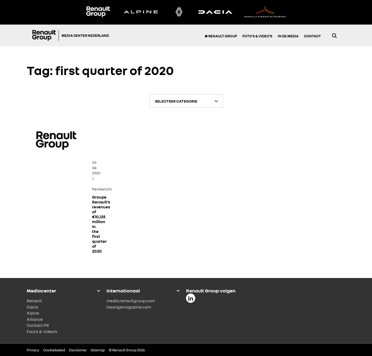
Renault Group (222, 36)
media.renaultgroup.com (130, 300)
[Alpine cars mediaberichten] (140, 12)
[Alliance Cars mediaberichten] (265, 12)
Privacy (33, 350)
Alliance (35, 319)
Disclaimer (78, 350)
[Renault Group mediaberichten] (98, 12)
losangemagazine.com (128, 306)
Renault (34, 300)
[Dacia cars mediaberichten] (215, 12)
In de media (288, 36)
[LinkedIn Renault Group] (190, 298)
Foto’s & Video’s (257, 36)
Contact (312, 36)
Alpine (33, 312)
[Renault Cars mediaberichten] (179, 12)
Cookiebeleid (54, 350)
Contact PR (38, 325)
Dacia (32, 306)
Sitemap (98, 350)
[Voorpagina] (45, 35)
